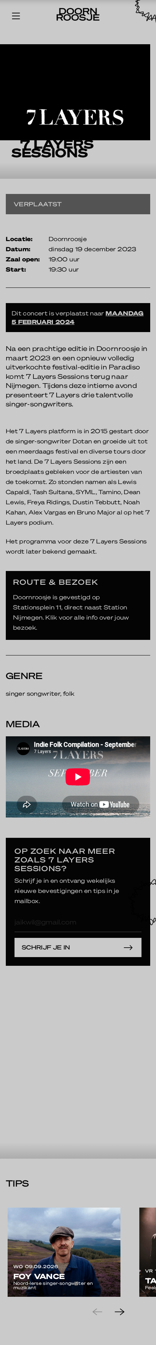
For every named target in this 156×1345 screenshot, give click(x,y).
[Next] (125, 1312)
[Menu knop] (16, 15)
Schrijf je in (46, 947)
